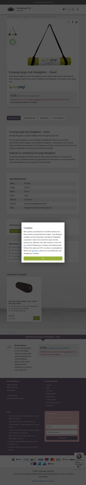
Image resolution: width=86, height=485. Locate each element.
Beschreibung (13, 118)
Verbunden (44, 118)
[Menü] (82, 454)
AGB (47, 388)
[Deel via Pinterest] (77, 22)
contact (66, 352)
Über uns (49, 391)
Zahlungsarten (51, 399)
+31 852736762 (16, 259)
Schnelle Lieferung (17, 250)
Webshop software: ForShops (43, 481)
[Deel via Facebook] (73, 22)
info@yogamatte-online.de (15, 398)
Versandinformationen (53, 402)
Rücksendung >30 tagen (18, 247)
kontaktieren (37, 99)
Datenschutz (50, 397)
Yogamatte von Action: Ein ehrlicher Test (22, 421)
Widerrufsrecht (51, 394)
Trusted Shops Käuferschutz (20, 256)
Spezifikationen (29, 118)
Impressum (50, 405)
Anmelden (62, 438)
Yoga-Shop (12, 332)
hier (25, 245)
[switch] (79, 466)
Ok (43, 258)
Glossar (48, 385)
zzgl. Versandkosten (31, 96)
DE (65, 9)
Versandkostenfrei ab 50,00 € (44, 2)
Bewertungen (58, 118)
